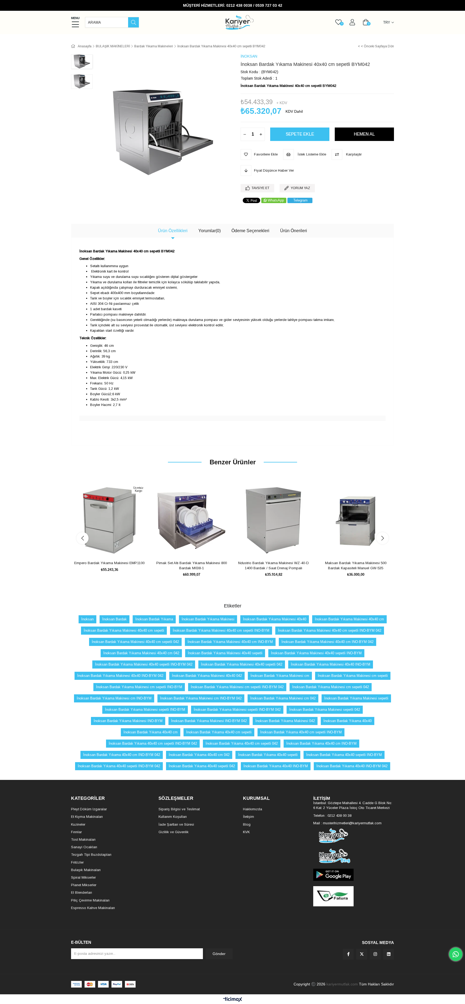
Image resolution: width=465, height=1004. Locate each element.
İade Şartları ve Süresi (176, 824)
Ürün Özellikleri (173, 230)
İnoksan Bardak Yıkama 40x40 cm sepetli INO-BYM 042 (153, 743)
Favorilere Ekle (103, 549)
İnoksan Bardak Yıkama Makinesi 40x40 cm (349, 619)
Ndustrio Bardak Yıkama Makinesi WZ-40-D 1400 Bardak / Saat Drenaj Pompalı (273, 565)
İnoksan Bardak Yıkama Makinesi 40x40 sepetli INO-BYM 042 (143, 664)
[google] (353, 875)
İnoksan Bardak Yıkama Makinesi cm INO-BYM (114, 698)
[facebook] (348, 954)
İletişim (248, 817)
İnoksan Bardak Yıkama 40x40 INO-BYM (276, 766)
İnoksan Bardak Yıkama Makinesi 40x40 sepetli (225, 653)
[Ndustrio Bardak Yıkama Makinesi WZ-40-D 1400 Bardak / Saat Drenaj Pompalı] (273, 520)
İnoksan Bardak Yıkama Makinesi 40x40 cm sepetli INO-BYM (221, 630)
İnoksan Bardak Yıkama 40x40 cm (151, 732)
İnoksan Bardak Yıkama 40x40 (347, 721)
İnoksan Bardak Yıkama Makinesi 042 (285, 721)
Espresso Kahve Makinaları (93, 908)
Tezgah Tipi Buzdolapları (91, 855)
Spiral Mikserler (83, 877)
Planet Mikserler (83, 885)
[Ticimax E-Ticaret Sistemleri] (232, 1000)
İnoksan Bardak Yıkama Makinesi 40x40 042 (207, 676)
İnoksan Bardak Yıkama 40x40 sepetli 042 (202, 766)
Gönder (219, 954)
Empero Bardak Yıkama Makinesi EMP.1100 (109, 563)
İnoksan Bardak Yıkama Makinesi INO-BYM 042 (209, 721)
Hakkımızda (252, 809)
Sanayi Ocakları (84, 847)
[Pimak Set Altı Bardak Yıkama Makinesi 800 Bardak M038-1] (191, 520)
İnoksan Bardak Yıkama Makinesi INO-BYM (128, 721)
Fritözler (77, 862)
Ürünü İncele (115, 549)
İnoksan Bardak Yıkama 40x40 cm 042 (199, 755)
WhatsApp (276, 200)
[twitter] (361, 954)
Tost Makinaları (83, 839)
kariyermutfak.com (342, 984)
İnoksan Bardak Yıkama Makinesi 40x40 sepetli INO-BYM (316, 653)
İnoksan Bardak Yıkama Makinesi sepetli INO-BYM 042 (237, 710)
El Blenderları (81, 892)
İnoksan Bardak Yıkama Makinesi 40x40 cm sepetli (124, 630)
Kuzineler (78, 824)
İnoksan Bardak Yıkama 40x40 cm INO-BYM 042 (121, 755)
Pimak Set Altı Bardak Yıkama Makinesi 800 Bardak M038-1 (191, 565)
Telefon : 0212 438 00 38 (332, 816)
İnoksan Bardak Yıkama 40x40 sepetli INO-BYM (344, 755)
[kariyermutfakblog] (353, 856)
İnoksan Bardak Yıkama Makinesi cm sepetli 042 (330, 687)
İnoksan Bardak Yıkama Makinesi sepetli (356, 698)
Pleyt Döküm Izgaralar (89, 809)
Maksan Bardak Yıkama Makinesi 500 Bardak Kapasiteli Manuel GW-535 (355, 565)
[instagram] (375, 954)
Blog (247, 824)
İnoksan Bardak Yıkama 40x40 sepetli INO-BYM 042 (119, 766)
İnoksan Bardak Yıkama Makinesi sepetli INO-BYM (145, 710)
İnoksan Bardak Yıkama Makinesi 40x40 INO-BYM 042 (120, 676)
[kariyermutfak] (353, 835)
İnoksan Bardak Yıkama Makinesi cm (280, 676)
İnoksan (87, 619)
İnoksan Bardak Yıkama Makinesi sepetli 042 (324, 710)
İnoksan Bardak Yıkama (154, 619)
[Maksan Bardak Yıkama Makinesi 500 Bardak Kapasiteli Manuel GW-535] (355, 520)
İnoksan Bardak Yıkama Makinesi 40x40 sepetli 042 (241, 664)
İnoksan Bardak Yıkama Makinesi (208, 619)
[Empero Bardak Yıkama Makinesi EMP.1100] (109, 520)
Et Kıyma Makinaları (87, 817)
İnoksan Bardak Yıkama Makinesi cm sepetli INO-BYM (139, 687)
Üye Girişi (352, 22)
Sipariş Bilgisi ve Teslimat (179, 809)
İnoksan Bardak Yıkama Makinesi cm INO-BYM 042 (201, 698)
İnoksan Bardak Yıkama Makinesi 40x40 (274, 619)
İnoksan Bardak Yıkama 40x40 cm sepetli (219, 732)
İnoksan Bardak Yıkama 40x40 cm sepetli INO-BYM (301, 732)
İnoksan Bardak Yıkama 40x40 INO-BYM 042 (352, 766)
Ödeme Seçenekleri (250, 230)
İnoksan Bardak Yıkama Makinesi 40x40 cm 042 (141, 653)
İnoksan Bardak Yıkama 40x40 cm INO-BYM (321, 743)
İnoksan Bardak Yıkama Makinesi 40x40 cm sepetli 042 (135, 642)
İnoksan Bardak (114, 619)
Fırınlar (76, 832)
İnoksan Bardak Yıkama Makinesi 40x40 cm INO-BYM (230, 642)
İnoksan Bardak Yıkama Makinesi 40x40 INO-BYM (330, 664)
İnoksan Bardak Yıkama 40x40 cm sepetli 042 (242, 743)
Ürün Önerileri (293, 230)
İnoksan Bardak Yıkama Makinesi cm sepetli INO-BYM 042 (237, 687)
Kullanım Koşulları (172, 817)
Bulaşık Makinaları (86, 870)
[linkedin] (388, 954)
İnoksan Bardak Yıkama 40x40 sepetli (268, 755)
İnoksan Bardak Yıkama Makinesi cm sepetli (353, 676)
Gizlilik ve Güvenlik (173, 832)
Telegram (300, 200)
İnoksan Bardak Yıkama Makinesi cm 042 (283, 698)
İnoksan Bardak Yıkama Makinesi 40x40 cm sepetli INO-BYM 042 (329, 630)
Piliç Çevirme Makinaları (90, 900)
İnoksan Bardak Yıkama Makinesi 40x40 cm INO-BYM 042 (327, 642)
